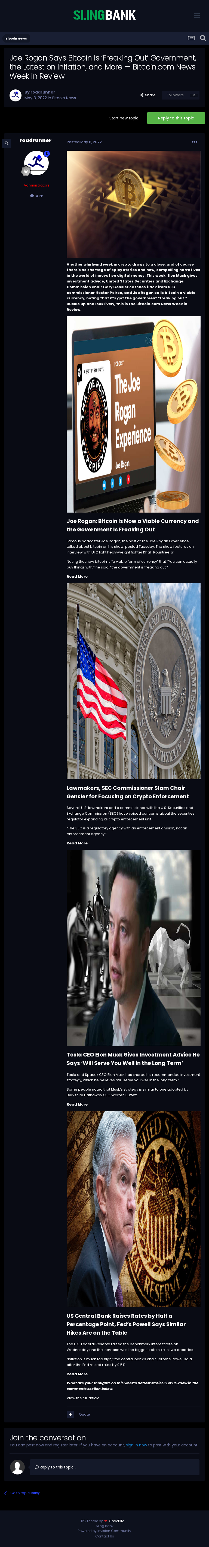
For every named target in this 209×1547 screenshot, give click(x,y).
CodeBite (116, 1521)
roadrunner (42, 92)
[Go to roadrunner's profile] (15, 95)
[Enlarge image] (134, 414)
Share (149, 95)
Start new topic (124, 118)
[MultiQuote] (70, 1414)
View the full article (83, 1398)
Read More (77, 576)
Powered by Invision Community (104, 1530)
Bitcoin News (64, 98)
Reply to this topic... (57, 1467)
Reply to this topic (176, 118)
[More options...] (195, 142)
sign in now (136, 1445)
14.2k (38, 195)
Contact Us (104, 1536)
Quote (84, 1414)
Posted (84, 142)
